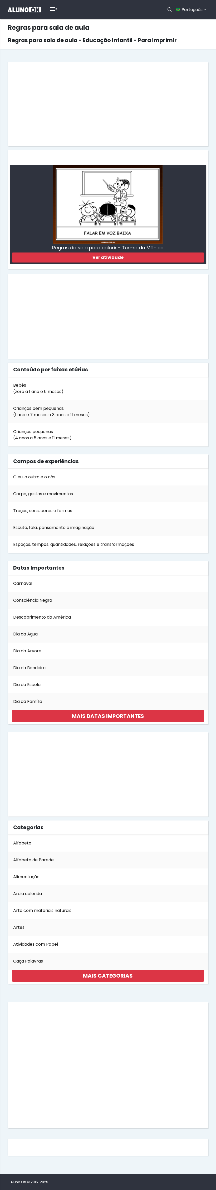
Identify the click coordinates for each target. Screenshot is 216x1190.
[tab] (108, 716)
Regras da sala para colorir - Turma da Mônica (108, 247)
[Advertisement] (108, 104)
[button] (108, 716)
